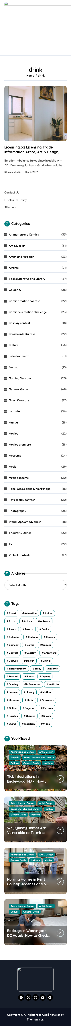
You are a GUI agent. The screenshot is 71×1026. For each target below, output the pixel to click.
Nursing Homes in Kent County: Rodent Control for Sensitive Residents (26, 884)
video (46, 723)
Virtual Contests (19, 555)
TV (10, 544)
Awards (14, 267)
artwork (45, 621)
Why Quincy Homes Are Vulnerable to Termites (26, 830)
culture (13, 660)
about (12, 613)
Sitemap (9, 207)
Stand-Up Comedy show (25, 522)
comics (46, 645)
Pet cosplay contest (22, 500)
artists (28, 621)
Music (12, 466)
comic (30, 645)
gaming (13, 684)
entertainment (17, 668)
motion (46, 692)
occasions (48, 700)
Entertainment (19, 356)
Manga (13, 422)
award (12, 629)
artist (12, 621)
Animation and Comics (24, 234)
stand (12, 723)
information (33, 684)
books (45, 629)
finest (30, 676)
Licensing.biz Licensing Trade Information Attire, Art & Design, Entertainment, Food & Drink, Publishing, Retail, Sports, (31, 154)
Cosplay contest (19, 323)
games (46, 676)
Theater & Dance (20, 533)
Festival (14, 367)
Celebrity (15, 290)
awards (29, 629)
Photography (17, 511)
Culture (13, 345)
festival (13, 676)
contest (13, 652)
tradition (29, 723)
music (30, 700)
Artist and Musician (21, 256)
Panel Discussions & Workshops (29, 489)
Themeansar (35, 1019)
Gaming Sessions (20, 378)
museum (14, 700)
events (53, 668)
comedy (13, 645)
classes (50, 637)
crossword (50, 652)
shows (47, 716)
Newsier (55, 1014)
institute (54, 684)
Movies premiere (20, 444)
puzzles (13, 716)
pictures (48, 708)
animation (30, 613)
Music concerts (19, 477)
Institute (14, 411)
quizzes (30, 716)
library (30, 692)
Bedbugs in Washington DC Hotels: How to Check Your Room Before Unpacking (27, 937)
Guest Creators (19, 400)
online (13, 708)
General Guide (18, 389)
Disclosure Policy (15, 200)
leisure (13, 692)
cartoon (33, 637)
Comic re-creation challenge (28, 312)
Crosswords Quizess (22, 334)
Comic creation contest (24, 301)
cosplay (31, 652)
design (30, 660)
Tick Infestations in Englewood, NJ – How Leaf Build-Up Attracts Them (26, 783)
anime (48, 613)
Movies (13, 433)
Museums (15, 455)
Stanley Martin (12, 172)
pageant (30, 708)
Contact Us (11, 192)
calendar (14, 637)
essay (38, 668)
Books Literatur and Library (27, 279)
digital (46, 660)
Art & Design (17, 245)
